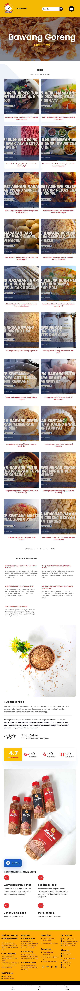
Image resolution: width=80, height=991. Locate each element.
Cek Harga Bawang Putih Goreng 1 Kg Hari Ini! (22, 351)
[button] (71, 9)
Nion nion (22, 8)
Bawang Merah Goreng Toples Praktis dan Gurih (58, 352)
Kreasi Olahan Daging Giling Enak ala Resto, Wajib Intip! (21, 165)
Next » (53, 549)
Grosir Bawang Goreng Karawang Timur (19, 586)
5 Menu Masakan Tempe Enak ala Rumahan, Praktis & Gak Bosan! (21, 305)
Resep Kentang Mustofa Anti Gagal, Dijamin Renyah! (21, 398)
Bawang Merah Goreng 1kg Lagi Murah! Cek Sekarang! (58, 492)
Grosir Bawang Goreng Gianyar (16, 606)
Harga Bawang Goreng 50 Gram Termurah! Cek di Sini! (21, 445)
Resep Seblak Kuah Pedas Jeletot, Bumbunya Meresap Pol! (58, 305)
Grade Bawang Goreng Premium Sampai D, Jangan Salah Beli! (58, 258)
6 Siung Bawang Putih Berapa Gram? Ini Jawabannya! (58, 398)
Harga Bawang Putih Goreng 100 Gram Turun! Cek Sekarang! (21, 492)
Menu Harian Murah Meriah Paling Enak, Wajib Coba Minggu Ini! (58, 165)
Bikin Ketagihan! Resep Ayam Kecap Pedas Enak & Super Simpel (58, 212)
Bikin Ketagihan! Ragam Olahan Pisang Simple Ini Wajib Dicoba (21, 212)
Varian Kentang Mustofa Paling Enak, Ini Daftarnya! (58, 445)
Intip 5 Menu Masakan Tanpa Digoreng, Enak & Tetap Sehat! (58, 118)
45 (47, 549)
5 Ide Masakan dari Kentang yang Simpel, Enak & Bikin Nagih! (21, 258)
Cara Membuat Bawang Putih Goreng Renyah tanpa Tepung (58, 538)
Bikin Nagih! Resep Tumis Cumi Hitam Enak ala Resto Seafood (21, 118)
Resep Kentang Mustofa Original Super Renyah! (22, 538)
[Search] (61, 9)
